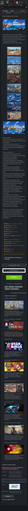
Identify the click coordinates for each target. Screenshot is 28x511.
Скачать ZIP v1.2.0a (15, 265)
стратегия (7, 288)
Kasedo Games (14, 227)
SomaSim (14, 225)
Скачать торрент (14, 270)
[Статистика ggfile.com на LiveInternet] (21, 509)
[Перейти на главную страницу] (2, 2)
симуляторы (14, 223)
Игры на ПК (5, 11)
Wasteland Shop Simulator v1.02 (11, 381)
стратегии (20, 223)
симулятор (11, 286)
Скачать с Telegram (14, 283)
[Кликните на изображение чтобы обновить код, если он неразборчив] (14, 489)
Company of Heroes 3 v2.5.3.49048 (12, 422)
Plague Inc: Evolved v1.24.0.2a (11, 442)
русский (6, 237)
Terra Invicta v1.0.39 (8, 401)
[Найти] (26, 7)
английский (18, 235)
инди (10, 223)
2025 (16, 231)
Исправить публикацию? (19, 293)
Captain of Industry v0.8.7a (10, 298)
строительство (18, 286)
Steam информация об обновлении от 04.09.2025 (13, 258)
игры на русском (14, 288)
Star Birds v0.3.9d (8, 339)
